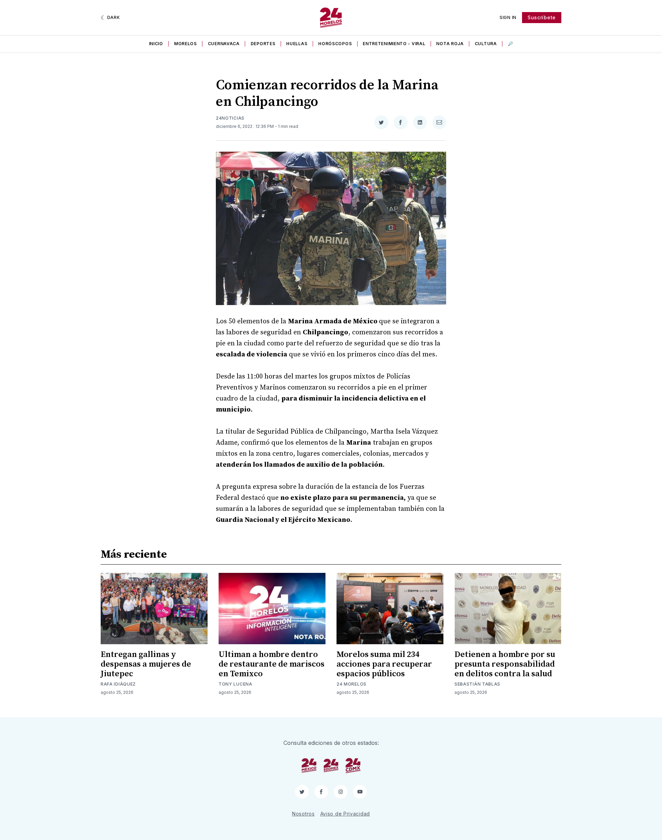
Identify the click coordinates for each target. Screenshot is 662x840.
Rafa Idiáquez (118, 684)
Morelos (185, 43)
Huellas (296, 43)
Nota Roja (449, 43)
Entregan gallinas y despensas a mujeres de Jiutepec (146, 664)
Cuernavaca (224, 43)
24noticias (230, 118)
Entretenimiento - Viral (394, 43)
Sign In (508, 17)
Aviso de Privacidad (345, 814)
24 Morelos (352, 684)
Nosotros (303, 814)
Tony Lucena (235, 684)
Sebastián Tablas (477, 684)
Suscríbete (542, 17)
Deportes (263, 43)
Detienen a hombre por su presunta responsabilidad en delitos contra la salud (504, 664)
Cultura (486, 43)
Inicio (156, 43)
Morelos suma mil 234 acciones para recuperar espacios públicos (384, 664)
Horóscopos (335, 43)
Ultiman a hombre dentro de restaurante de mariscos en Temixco (271, 664)
